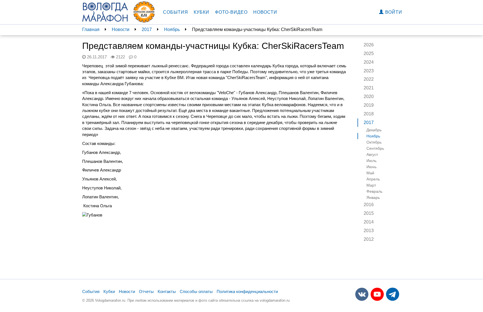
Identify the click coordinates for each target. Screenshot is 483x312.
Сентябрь (375, 148)
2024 (369, 62)
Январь (373, 197)
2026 (369, 44)
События (175, 12)
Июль (371, 160)
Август (372, 154)
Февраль (374, 191)
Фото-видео (231, 12)
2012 (369, 239)
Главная (91, 29)
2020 (369, 96)
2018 (369, 113)
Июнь (371, 167)
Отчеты (146, 291)
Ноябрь (172, 29)
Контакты (167, 291)
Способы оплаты (196, 291)
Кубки (201, 12)
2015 (369, 213)
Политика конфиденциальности (247, 291)
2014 (369, 222)
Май (370, 173)
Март (371, 185)
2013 (369, 230)
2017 (147, 29)
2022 (369, 79)
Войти (393, 12)
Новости (265, 12)
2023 (369, 70)
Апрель (373, 179)
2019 (369, 105)
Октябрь (374, 142)
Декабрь (374, 130)
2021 (369, 87)
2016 (369, 204)
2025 (369, 53)
